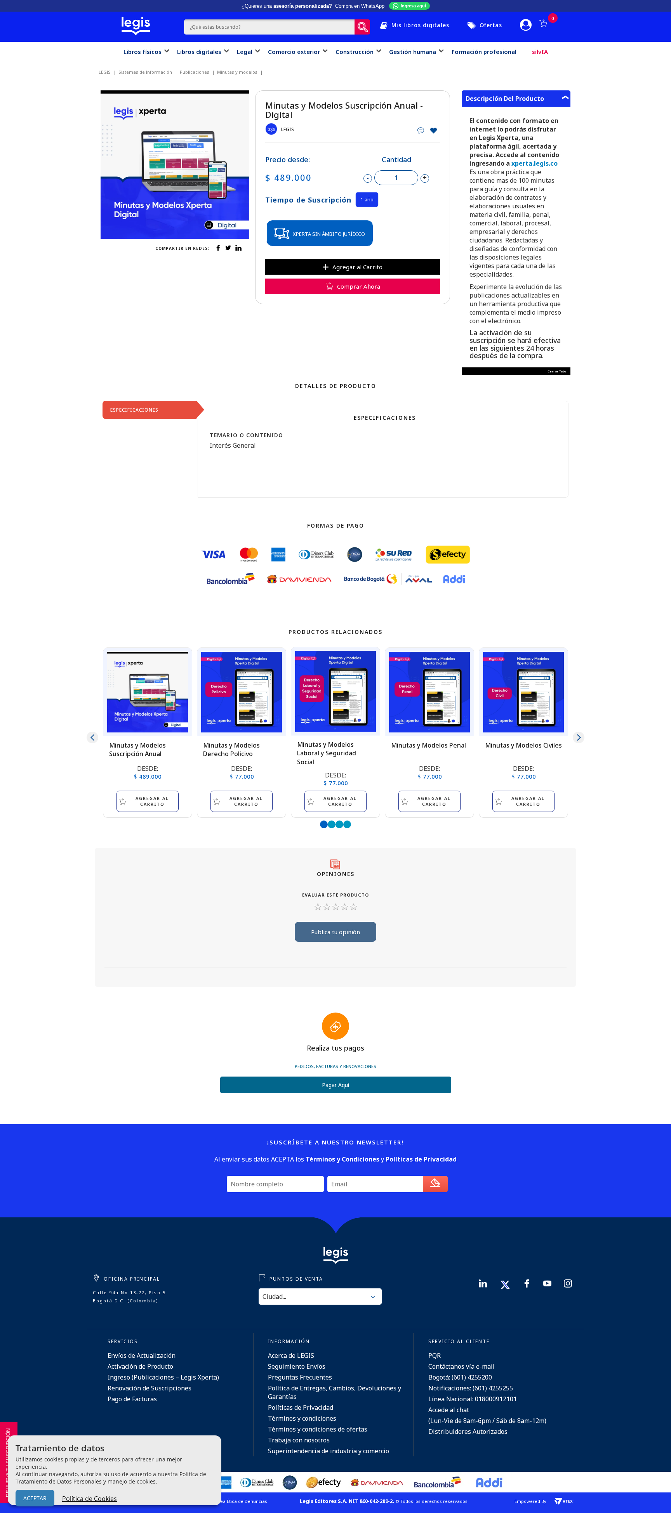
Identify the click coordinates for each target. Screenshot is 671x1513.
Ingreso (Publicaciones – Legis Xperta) (163, 1377)
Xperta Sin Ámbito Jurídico (329, 233)
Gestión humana (412, 51)
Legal (244, 51)
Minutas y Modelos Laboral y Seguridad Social (326, 753)
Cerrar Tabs (557, 371)
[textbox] (269, 27)
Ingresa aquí (413, 5)
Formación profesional (484, 51)
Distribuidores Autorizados (468, 1431)
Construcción (355, 51)
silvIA (540, 51)
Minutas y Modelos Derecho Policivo (231, 749)
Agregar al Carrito (357, 267)
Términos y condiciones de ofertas (317, 1429)
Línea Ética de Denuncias (240, 1501)
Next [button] (578, 737)
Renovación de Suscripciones (149, 1388)
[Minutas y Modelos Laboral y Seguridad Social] (335, 691)
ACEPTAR (35, 1498)
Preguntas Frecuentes (300, 1377)
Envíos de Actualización (142, 1355)
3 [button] (339, 824)
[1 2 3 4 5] (335, 907)
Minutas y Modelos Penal (428, 745)
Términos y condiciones (302, 1418)
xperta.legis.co (534, 163)
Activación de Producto (140, 1366)
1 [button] (324, 824)
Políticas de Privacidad (300, 1407)
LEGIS (287, 129)
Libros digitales (199, 51)
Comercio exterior (294, 51)
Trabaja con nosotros (299, 1440)
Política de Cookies (89, 1498)
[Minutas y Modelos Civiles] (523, 692)
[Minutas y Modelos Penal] (429, 692)
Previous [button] (92, 737)
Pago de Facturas (132, 1399)
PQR (434, 1355)
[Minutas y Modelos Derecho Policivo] (241, 692)
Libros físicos (142, 51)
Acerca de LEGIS (291, 1355)
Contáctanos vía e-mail (461, 1366)
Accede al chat (448, 1410)
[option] (175, 164)
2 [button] (332, 824)
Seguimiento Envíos (296, 1366)
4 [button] (347, 824)
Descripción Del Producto (505, 98)
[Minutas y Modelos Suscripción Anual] (147, 692)
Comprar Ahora (358, 286)
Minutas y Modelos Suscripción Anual (137, 749)
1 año (367, 199)
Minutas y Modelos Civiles (523, 745)
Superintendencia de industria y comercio (328, 1451)
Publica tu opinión (335, 932)
